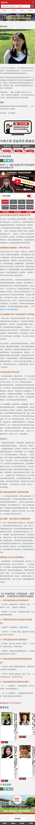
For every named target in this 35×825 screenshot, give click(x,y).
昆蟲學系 (15, 737)
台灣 (6, 742)
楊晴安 (15, 778)
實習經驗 (21, 207)
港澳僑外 (30, 10)
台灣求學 (4, 823)
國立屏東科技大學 (15, 771)
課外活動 (13, 207)
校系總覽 (4, 10)
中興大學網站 (10, 309)
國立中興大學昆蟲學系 (13, 703)
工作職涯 (30, 823)
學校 (13, 201)
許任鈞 (33, 776)
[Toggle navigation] (33, 2)
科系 (21, 201)
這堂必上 (29, 201)
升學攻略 (13, 10)
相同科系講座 (17, 212)
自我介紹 (5, 201)
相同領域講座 (29, 212)
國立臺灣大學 (33, 767)
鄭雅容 (15, 739)
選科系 (22, 10)
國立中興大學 (15, 734)
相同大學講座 (5, 212)
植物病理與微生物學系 (33, 772)
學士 (2, 742)
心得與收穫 (30, 207)
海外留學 (22, 823)
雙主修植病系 (5, 207)
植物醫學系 (15, 775)
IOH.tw (4, 2)
